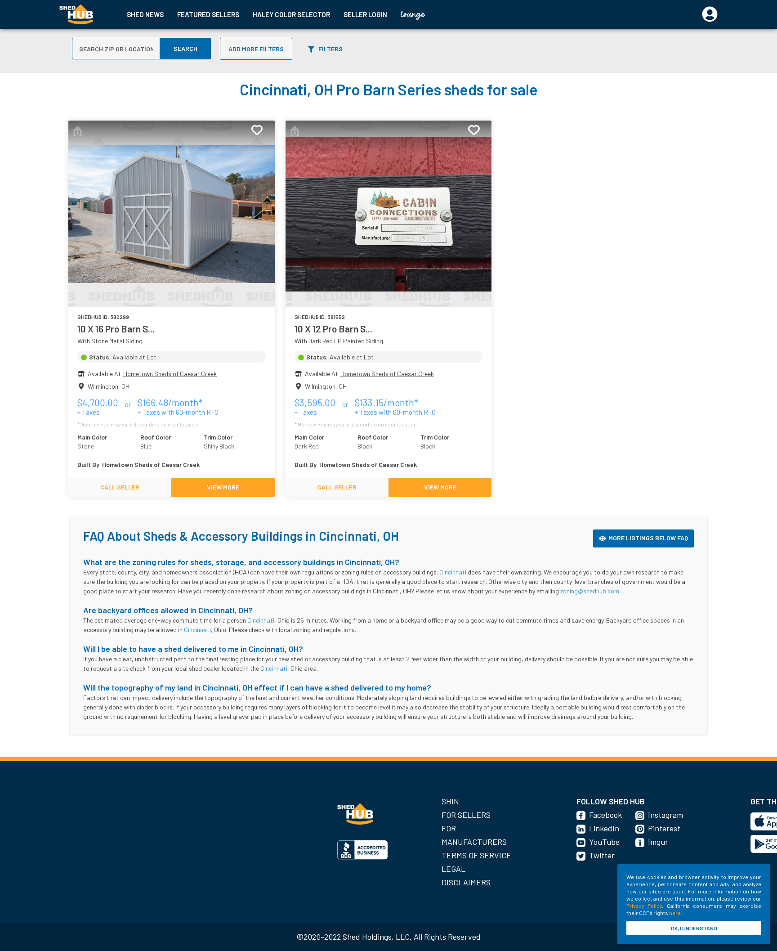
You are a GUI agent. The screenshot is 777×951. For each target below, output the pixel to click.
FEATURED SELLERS (208, 14)
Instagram (665, 815)
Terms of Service (476, 855)
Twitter (602, 855)
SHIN (450, 801)
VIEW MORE (223, 487)
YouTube (604, 842)
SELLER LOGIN (365, 14)
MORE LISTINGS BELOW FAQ (648, 538)
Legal (453, 869)
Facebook (605, 815)
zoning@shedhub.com (589, 591)
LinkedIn (604, 828)
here (675, 913)
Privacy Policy (644, 905)
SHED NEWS (145, 14)
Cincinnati (452, 572)
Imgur (658, 842)
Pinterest (664, 828)
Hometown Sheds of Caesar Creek (170, 373)
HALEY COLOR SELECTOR (291, 14)
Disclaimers (466, 882)
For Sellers (466, 815)
